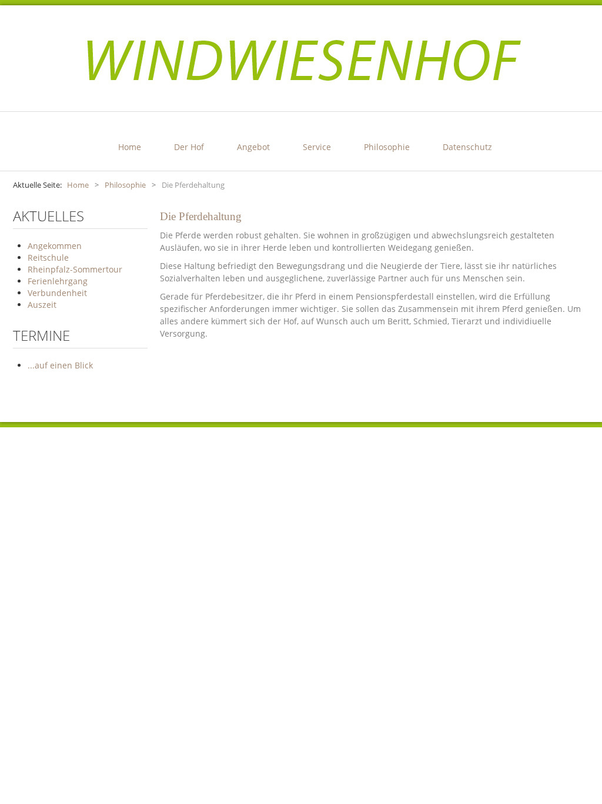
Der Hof (189, 146)
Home (129, 146)
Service (317, 146)
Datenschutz (467, 146)
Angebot (253, 146)
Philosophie (387, 146)
